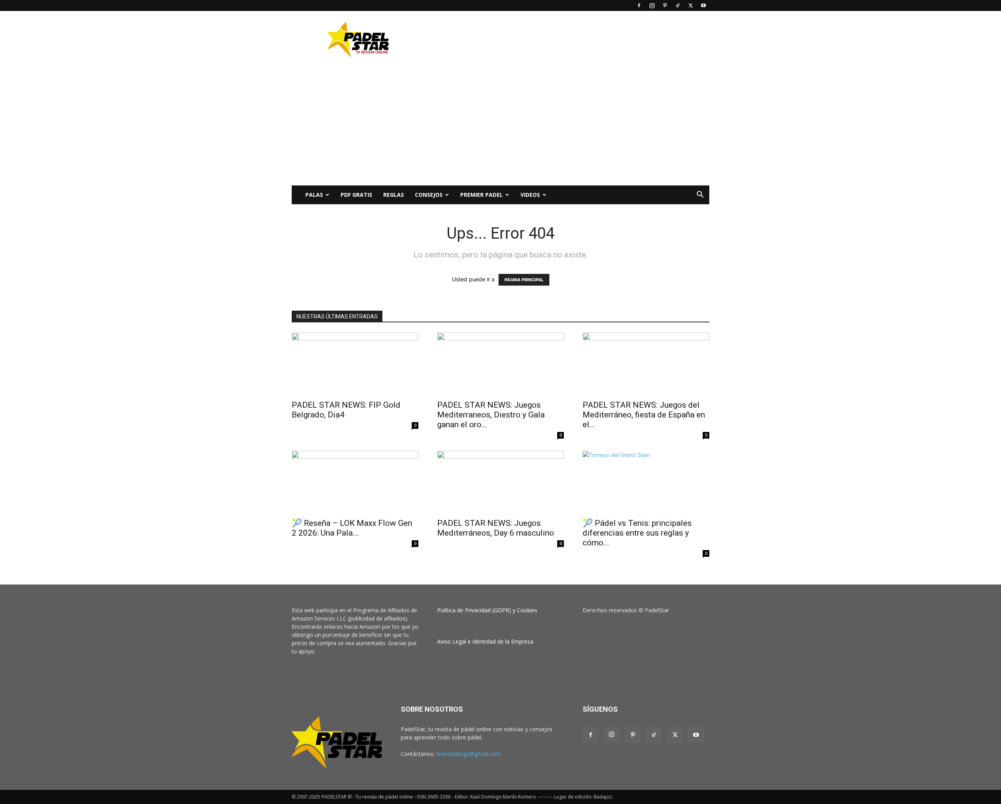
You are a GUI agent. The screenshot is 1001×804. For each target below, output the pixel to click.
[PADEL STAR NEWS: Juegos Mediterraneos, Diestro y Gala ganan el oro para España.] (500, 364)
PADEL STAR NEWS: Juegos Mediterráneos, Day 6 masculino (495, 528)
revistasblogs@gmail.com (468, 753)
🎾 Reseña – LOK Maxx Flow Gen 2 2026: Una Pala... (352, 528)
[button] (700, 195)
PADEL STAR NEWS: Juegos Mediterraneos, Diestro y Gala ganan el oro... (491, 414)
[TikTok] (677, 5)
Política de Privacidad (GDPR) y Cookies (487, 610)
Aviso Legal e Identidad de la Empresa (485, 641)
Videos (530, 194)
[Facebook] (639, 5)
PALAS (314, 194)
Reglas (393, 194)
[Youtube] (703, 5)
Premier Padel (481, 194)
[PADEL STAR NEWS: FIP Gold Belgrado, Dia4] (355, 364)
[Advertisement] (567, 39)
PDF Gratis (356, 194)
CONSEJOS (429, 194)
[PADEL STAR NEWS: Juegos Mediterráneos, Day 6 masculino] (500, 482)
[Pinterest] (665, 5)
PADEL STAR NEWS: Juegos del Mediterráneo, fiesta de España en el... (644, 414)
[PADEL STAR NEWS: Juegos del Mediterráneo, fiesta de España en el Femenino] (646, 364)
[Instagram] (652, 5)
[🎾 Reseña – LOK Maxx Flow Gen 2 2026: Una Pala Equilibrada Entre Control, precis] (355, 482)
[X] (690, 5)
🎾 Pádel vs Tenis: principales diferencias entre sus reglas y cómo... (637, 532)
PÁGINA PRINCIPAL (524, 279)
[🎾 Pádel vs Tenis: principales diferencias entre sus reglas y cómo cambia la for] (646, 482)
